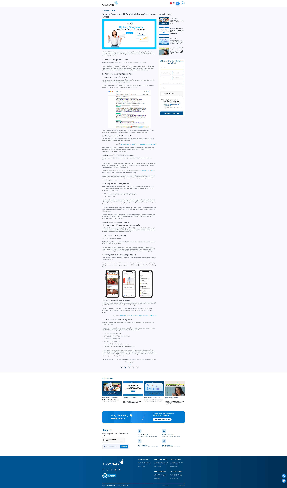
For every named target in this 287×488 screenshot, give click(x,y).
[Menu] (182, 3)
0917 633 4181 (157, 478)
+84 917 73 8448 (173, 466)
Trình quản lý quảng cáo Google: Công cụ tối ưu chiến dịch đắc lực (137, 315)
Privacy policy (181, 485)
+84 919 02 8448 (157, 466)
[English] (174, 3)
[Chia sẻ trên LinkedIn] (137, 367)
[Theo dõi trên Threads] (112, 470)
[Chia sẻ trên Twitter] (125, 367)
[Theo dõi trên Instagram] (108, 470)
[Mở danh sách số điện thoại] (178, 3)
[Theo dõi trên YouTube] (120, 470)
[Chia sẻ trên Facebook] (121, 367)
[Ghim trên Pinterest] (133, 367)
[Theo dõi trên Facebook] (104, 470)
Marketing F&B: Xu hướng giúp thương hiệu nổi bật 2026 (177, 22)
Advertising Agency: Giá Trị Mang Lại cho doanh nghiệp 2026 (176, 32)
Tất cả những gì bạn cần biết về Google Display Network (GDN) (138, 144)
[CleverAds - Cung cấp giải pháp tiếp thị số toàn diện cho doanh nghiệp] (110, 3)
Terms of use (165, 485)
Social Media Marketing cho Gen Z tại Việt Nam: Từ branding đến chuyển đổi (176, 52)
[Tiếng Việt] (171, 3)
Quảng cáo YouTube (147, 170)
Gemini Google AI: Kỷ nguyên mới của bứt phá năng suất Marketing (176, 42)
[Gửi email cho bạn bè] (129, 367)
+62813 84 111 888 (174, 478)
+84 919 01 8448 (141, 466)
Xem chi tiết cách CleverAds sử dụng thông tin (171, 105)
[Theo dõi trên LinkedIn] (116, 470)
